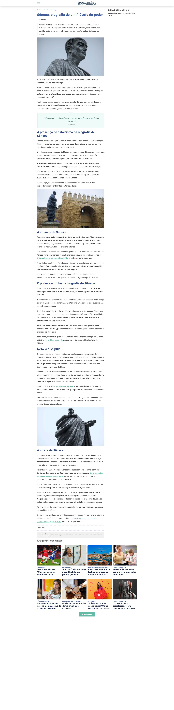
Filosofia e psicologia (50, 10)
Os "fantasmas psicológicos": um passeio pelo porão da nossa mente (124, 606)
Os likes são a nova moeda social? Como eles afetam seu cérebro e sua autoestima (99, 606)
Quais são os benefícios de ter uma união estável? (74, 606)
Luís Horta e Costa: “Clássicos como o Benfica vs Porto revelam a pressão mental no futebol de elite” (47, 572)
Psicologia (41, 567)
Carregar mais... (87, 614)
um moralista (64, 386)
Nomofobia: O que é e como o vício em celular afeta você (124, 572)
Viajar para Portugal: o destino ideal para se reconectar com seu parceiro (99, 572)
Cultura (39, 10)
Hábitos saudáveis (43, 601)
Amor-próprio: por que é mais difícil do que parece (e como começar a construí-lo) (74, 572)
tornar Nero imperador (54, 340)
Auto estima (66, 567)
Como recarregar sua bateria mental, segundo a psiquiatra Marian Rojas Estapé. (49, 606)
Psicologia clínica (119, 567)
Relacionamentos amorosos (98, 567)
